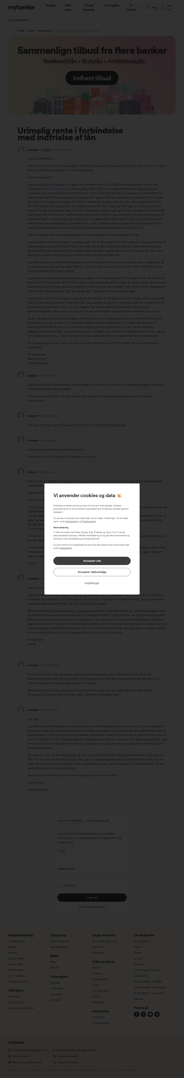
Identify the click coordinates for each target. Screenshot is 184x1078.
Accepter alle (92, 560)
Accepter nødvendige (92, 572)
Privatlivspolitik (89, 521)
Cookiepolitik (71, 521)
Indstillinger (92, 583)
